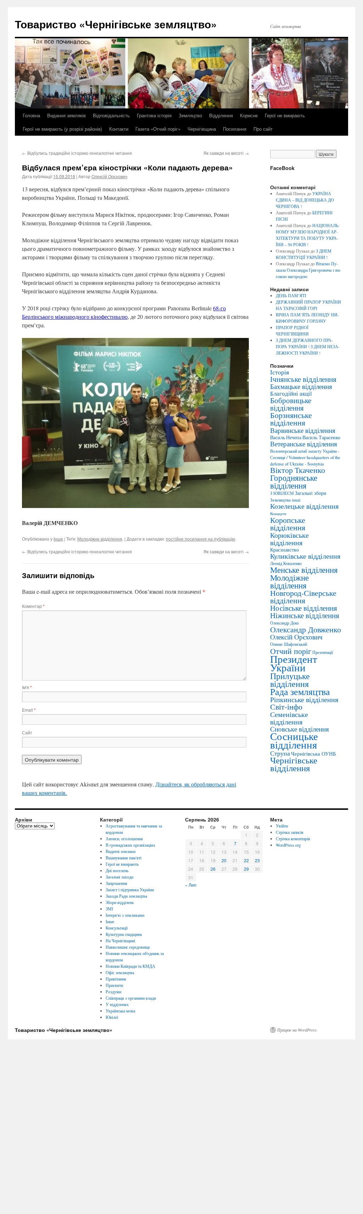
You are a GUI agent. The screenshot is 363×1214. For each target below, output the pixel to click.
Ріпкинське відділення (304, 699)
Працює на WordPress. (297, 1030)
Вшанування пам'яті (123, 857)
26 (213, 869)
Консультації (117, 928)
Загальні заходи (119, 877)
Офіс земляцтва (120, 972)
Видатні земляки (120, 851)
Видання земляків (66, 115)
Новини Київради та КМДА (130, 966)
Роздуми (113, 991)
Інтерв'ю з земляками (125, 915)
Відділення (221, 115)
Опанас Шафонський (288, 644)
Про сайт (263, 128)
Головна (31, 115)
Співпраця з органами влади (131, 998)
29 (246, 869)
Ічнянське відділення (303, 379)
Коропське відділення (287, 523)
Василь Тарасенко (321, 437)
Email (29, 710)
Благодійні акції (291, 393)
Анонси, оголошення (124, 838)
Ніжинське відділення (304, 615)
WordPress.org (288, 845)
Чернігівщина (202, 128)
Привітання (116, 979)
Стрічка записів (289, 832)
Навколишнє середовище (128, 947)
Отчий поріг (290, 650)
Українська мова (120, 1010)
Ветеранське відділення (303, 443)
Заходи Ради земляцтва (126, 896)
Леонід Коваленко (286, 563)
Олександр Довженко (305, 629)
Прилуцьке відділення (290, 679)
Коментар (33, 606)
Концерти (278, 513)
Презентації (322, 652)
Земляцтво (190, 115)
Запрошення (116, 883)
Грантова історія (154, 115)
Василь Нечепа (285, 437)
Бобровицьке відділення (290, 404)
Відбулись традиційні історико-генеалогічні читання (77, 153)
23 (257, 860)
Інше (58, 539)
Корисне (249, 115)
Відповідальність (111, 115)
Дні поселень (117, 870)
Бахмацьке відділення (301, 386)
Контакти (118, 128)
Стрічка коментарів (293, 838)
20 (224, 860)
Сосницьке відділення (294, 740)
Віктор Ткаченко (297, 470)
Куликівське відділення (305, 556)
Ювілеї (112, 1017)
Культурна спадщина (124, 934)
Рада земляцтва (300, 691)
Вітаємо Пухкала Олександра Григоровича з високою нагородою (308, 270)
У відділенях (117, 1004)
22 (246, 860)
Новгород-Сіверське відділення (303, 596)
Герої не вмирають (285, 115)
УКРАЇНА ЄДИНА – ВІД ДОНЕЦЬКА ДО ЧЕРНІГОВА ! (305, 200)
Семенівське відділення (289, 718)
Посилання (234, 128)
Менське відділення (304, 569)
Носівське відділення (303, 608)
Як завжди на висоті (226, 153)
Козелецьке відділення (304, 506)
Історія (279, 372)
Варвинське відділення (302, 430)
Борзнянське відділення (291, 419)
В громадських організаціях (130, 845)
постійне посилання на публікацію (200, 539)
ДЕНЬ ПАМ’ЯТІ (291, 295)
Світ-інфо (286, 706)
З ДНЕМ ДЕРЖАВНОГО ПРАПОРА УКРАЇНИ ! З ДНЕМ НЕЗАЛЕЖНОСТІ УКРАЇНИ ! (308, 346)
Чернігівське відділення (293, 764)
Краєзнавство (284, 549)
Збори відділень (120, 902)
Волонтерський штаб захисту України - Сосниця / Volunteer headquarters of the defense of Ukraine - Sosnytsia (305, 457)
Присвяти (114, 985)
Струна (280, 753)
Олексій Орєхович (109, 176)
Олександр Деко (284, 623)
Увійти (282, 826)
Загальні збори (310, 493)
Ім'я (27, 687)
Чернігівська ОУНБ (313, 753)
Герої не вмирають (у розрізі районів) (62, 128)
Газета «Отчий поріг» (157, 128)
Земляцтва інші (285, 500)
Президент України (293, 663)
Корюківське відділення (289, 538)
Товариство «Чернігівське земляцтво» (116, 24)
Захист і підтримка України (130, 889)
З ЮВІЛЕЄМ (282, 493)
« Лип (190, 885)
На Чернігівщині (120, 940)
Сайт (27, 732)
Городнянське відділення (293, 481)
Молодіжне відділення (99, 539)
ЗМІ (109, 908)
